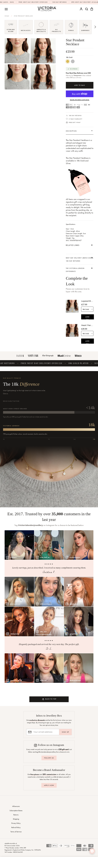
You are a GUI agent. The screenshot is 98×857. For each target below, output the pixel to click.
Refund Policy (16, 827)
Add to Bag (87, 317)
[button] (3, 26)
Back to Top (50, 699)
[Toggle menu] (6, 9)
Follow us (49, 758)
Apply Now (49, 785)
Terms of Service (16, 831)
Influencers (16, 806)
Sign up (65, 732)
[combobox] (87, 309)
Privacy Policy (16, 823)
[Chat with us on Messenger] (92, 851)
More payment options (79, 99)
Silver (73, 61)
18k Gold (67, 61)
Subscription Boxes (16, 810)
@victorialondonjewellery (30, 525)
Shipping (16, 819)
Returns (16, 815)
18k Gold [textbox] (85, 309)
